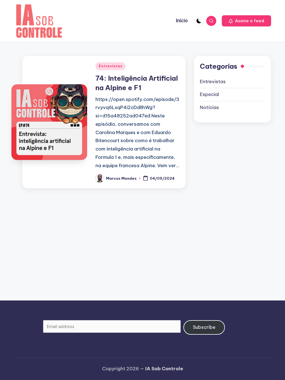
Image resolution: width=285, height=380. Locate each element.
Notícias (209, 107)
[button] (246, 20)
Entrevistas (110, 66)
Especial (209, 94)
